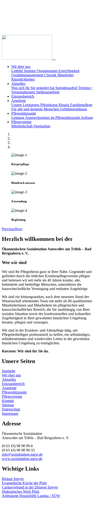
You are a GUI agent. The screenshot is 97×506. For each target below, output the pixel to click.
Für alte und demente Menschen (35, 109)
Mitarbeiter (65, 75)
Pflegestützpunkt (14, 392)
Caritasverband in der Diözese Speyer (30, 487)
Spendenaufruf (66, 88)
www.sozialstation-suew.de (22, 459)
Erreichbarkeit (68, 71)
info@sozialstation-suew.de (22, 454)
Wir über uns (11, 375)
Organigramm (47, 71)
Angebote (9, 388)
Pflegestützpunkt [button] (23, 113)
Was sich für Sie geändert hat (33, 88)
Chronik (50, 75)
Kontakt (8, 401)
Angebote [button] (18, 101)
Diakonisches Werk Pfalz (20, 491)
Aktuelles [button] (18, 84)
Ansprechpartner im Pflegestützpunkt (53, 118)
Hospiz (64, 105)
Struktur (30, 71)
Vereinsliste (41, 126)
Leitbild (17, 71)
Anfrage (87, 118)
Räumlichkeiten (23, 79)
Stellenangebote (48, 92)
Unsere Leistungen (25, 105)
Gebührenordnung (73, 109)
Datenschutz (11, 409)
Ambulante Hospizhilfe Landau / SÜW (31, 496)
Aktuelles (9, 379)
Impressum (10, 413)
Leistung (18, 118)
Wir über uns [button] (20, 67)
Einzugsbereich (22, 96)
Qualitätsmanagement (27, 75)
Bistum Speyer (13, 479)
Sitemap (8, 405)
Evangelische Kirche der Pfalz (24, 483)
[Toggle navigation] (54, 60)
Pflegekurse (49, 105)
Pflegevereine (12, 396)
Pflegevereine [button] (21, 122)
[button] (8, 229)
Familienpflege (81, 105)
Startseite (8, 371)
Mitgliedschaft (22, 126)
